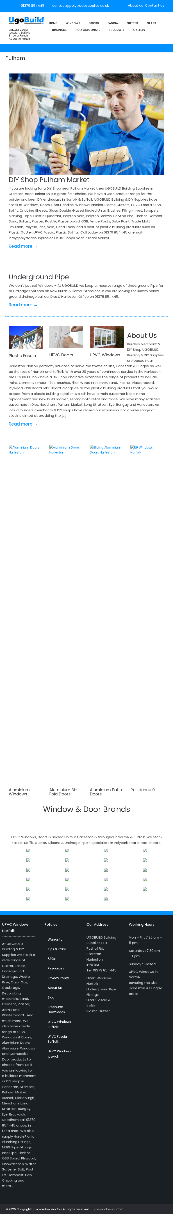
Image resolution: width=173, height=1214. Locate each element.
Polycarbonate (87, 30)
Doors (94, 23)
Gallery (139, 30)
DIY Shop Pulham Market (49, 180)
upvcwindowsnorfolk (108, 1209)
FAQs (52, 958)
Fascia (112, 23)
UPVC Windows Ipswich (59, 1054)
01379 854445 (32, 5)
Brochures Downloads (56, 1009)
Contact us (154, 5)
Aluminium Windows (19, 792)
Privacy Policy (58, 978)
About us (135, 5)
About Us (142, 335)
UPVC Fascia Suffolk (57, 1039)
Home (53, 23)
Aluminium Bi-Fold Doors (63, 792)
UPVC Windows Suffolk (59, 1024)
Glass (151, 23)
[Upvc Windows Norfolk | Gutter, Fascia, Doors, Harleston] (26, 20)
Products (117, 30)
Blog (51, 997)
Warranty (55, 939)
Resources (56, 968)
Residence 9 (142, 790)
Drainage (59, 30)
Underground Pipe (39, 277)
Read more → (23, 246)
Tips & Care (57, 949)
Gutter (132, 23)
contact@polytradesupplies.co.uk (80, 5)
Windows (73, 23)
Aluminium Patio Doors (106, 792)
